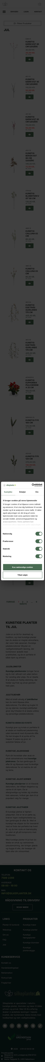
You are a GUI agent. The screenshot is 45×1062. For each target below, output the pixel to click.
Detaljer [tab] (22, 492)
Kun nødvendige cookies (22, 567)
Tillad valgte (23, 575)
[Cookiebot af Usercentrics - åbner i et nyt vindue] (32, 485)
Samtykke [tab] (8, 492)
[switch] (38, 541)
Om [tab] (36, 492)
